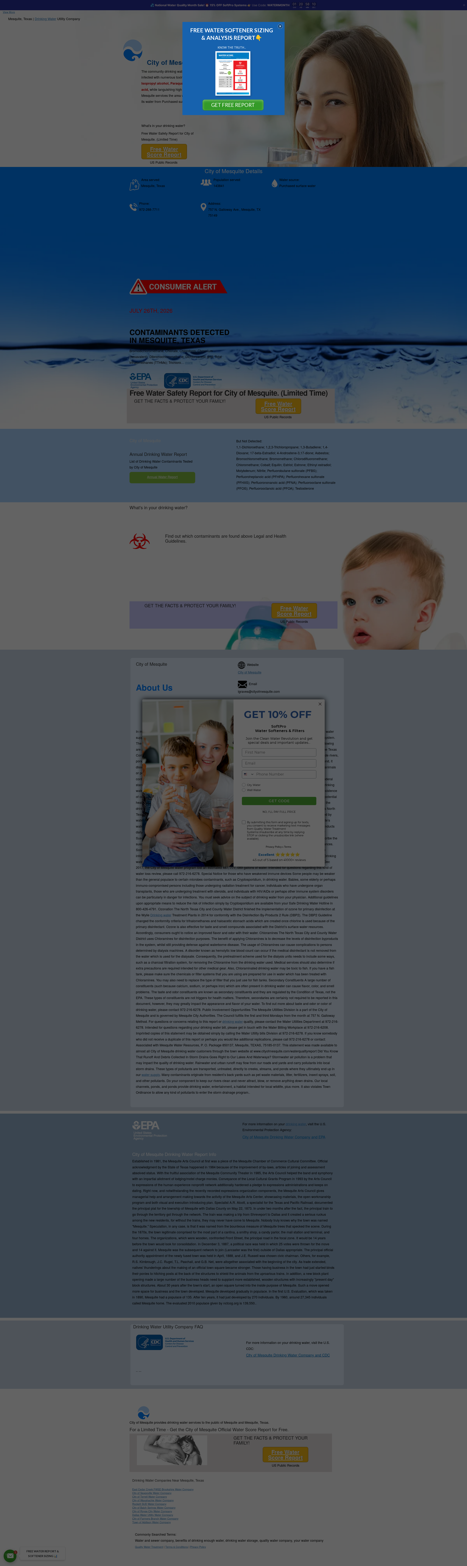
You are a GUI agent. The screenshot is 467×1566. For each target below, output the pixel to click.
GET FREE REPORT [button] (233, 105)
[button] (280, 26)
